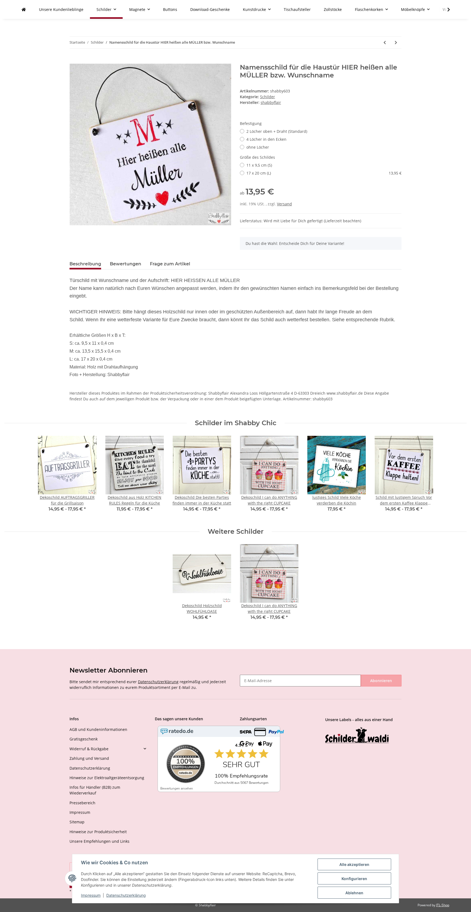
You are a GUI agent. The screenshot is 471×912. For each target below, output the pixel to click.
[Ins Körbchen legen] (74, 61)
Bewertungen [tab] (125, 263)
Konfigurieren (354, 878)
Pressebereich (82, 802)
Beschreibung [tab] (85, 263)
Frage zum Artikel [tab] (170, 263)
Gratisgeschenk (84, 739)
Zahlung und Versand (89, 758)
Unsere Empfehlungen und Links (99, 841)
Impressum (80, 812)
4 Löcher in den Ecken (266, 139)
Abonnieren (381, 680)
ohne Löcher (257, 147)
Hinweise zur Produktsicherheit (98, 831)
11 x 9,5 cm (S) (259, 165)
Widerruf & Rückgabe (89, 748)
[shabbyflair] (23, 9)
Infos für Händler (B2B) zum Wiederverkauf (95, 790)
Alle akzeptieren (354, 864)
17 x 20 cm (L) (323, 173)
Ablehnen (354, 892)
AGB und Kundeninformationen (98, 729)
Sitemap (77, 821)
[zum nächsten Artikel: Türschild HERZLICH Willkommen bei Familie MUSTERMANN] (395, 42)
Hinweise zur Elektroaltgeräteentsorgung (107, 777)
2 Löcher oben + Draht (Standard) (276, 131)
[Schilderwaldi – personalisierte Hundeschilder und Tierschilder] (357, 735)
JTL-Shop (442, 905)
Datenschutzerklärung (158, 681)
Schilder (267, 96)
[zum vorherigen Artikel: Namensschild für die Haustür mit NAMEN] (384, 42)
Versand (284, 203)
